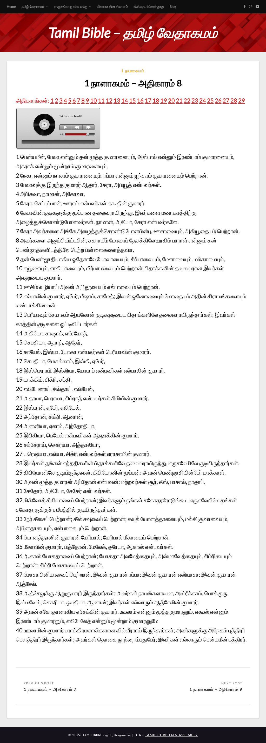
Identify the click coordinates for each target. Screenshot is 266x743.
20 (171, 100)
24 (202, 100)
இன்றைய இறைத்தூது (149, 6)
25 (210, 100)
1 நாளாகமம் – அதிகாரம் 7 (50, 689)
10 (93, 100)
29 (241, 100)
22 (187, 100)
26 (218, 100)
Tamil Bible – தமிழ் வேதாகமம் (133, 32)
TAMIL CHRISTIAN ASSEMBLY (171, 735)
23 (194, 100)
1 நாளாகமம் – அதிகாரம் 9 (215, 689)
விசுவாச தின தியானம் (112, 6)
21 (179, 100)
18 (155, 100)
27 (226, 100)
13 (117, 100)
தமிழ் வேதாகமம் (33, 6)
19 (163, 100)
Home (11, 6)
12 (109, 100)
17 (148, 100)
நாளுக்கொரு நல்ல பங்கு (70, 6)
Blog (173, 6)
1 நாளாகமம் (133, 70)
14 (124, 100)
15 (132, 100)
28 (233, 100)
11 (101, 100)
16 (140, 100)
